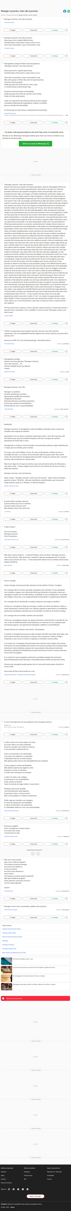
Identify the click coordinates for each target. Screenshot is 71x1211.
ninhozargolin (65, 909)
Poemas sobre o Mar (9, 933)
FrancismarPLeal (65, 539)
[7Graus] (12, 1207)
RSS (25, 1179)
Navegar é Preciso (8, 945)
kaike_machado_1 (64, 409)
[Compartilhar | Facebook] (64, 11)
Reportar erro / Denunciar (54, 1172)
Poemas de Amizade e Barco (11, 929)
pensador (66, 511)
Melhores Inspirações (7, 1168)
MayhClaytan (66, 565)
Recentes (3, 1172)
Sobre (2, 1175)
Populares (27, 1172)
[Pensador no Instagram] (9, 1189)
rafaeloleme (66, 836)
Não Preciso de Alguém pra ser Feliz (14, 953)
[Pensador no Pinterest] (18, 1189)
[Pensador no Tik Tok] (27, 1189)
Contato (3, 1179)
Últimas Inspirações (29, 1168)
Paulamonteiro (65, 891)
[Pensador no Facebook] (13, 1189)
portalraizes (66, 343)
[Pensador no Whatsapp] (23, 1189)
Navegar (5, 941)
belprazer (67, 727)
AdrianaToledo (65, 674)
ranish (67, 371)
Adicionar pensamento (14, 998)
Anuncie (49, 1179)
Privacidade (50, 1175)
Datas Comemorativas (53, 1168)
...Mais (66, 115)
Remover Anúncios (6, 1183)
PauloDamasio (65, 810)
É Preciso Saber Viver (9, 949)
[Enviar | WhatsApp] (68, 11)
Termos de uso (28, 1175)
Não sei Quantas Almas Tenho (12, 937)
